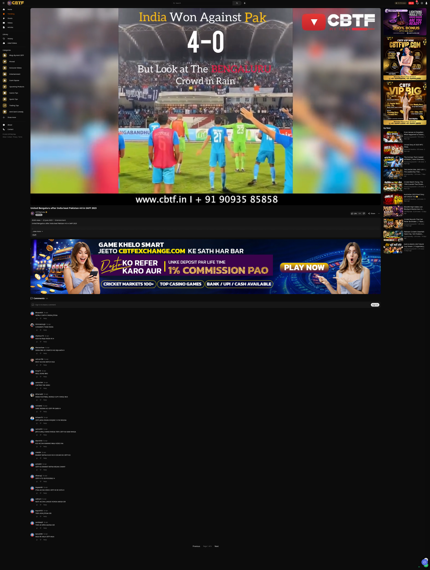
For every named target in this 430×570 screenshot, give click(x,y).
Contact (9, 137)
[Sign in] (426, 3)
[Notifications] (417, 3)
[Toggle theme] (422, 3)
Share (373, 213)
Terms (20, 137)
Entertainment (60, 220)
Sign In (375, 305)
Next (217, 546)
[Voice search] (244, 3)
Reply (45, 318)
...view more (36, 231)
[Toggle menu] (3, 3)
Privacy (15, 137)
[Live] (411, 3)
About (4, 137)
